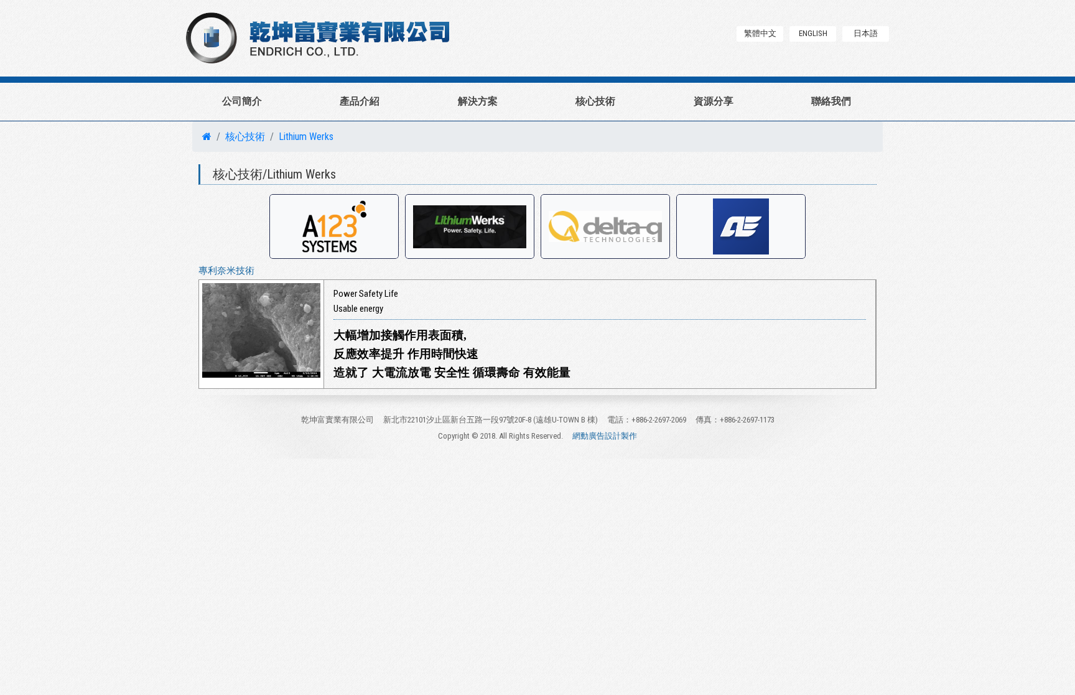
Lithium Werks (306, 136)
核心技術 (595, 101)
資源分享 (713, 101)
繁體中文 (760, 33)
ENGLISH (813, 33)
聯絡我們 (831, 101)
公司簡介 (242, 101)
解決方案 (478, 101)
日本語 (866, 33)
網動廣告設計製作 (604, 436)
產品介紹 (359, 101)
